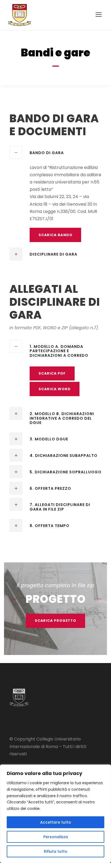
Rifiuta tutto (55, 851)
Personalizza (55, 837)
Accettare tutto (55, 822)
